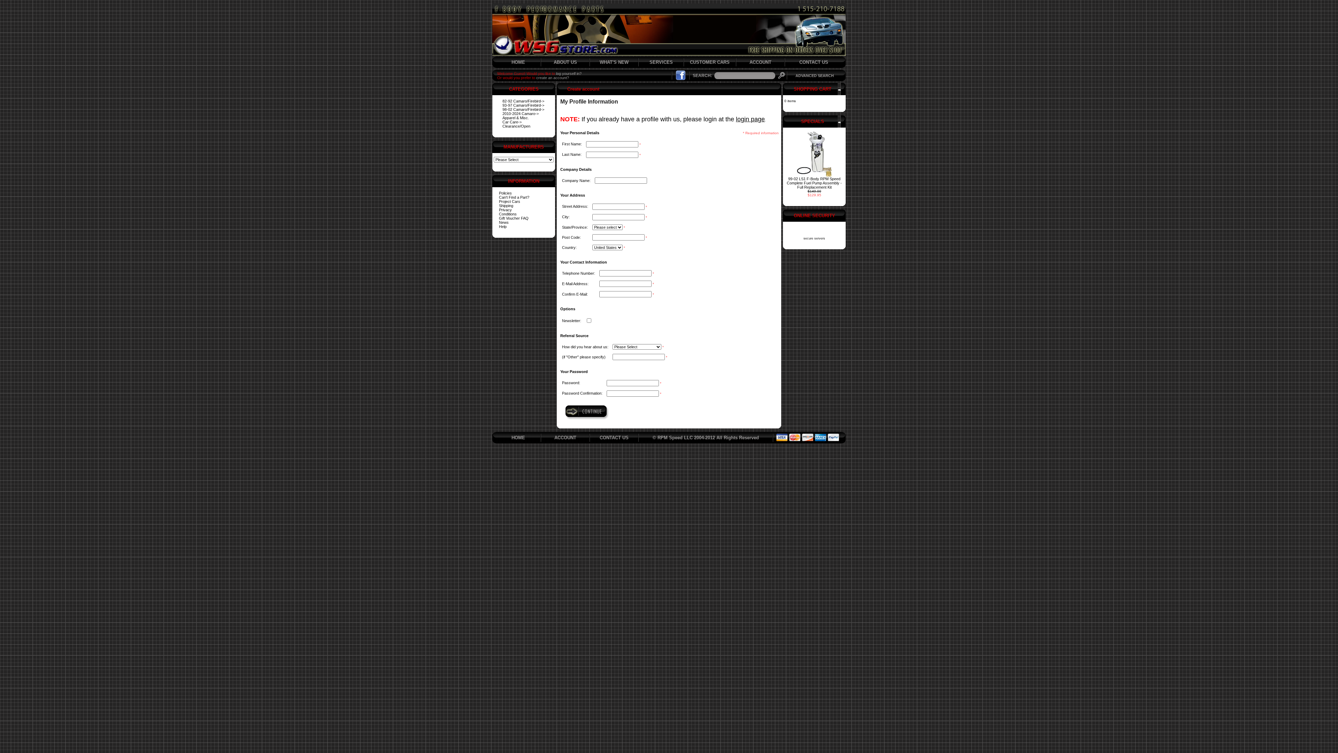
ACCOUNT (760, 62)
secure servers (814, 238)
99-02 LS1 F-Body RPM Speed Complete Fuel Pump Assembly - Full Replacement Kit (814, 183)
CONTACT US (813, 62)
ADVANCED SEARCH (814, 76)
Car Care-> (512, 122)
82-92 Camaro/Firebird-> (523, 101)
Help (503, 227)
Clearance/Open (516, 126)
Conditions (508, 214)
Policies (505, 193)
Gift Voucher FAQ (514, 218)
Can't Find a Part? (514, 197)
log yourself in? (569, 73)
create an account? (552, 78)
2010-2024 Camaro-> (520, 114)
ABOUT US (565, 62)
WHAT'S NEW (614, 62)
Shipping (506, 206)
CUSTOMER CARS (710, 62)
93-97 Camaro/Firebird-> (523, 105)
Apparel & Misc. (515, 118)
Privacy (505, 210)
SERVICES (661, 62)
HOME (518, 62)
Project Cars (509, 201)
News (504, 222)
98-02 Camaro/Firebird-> (523, 109)
